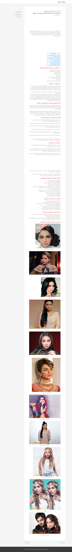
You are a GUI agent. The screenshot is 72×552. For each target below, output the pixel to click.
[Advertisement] (44, 24)
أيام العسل (40, 174)
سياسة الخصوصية (18, 15)
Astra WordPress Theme (28, 549)
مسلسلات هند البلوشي (56, 60)
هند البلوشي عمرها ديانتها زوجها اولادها (54, 55)
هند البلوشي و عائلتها (57, 56)
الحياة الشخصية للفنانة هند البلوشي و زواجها (53, 57)
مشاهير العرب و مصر (57, 14)
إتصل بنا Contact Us (18, 14)
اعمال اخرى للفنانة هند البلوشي (55, 62)
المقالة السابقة (62, 542)
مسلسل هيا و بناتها (43, 175)
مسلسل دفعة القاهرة (57, 175)
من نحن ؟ (19, 17)
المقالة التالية (26, 542)
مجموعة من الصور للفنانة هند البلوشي (54, 65)
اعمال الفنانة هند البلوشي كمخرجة (55, 63)
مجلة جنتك (61, 2)
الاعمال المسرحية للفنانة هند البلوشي (54, 61)
